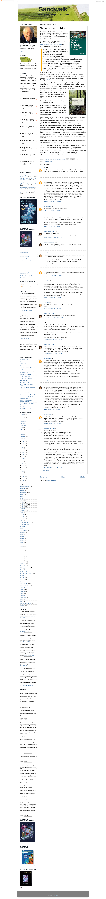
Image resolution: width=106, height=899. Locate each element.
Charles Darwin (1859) (25, 338)
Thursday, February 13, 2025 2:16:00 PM (53, 353)
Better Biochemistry (24, 256)
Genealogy (22, 262)
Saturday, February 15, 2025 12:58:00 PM (53, 423)
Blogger (55, 895)
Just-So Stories (23, 363)
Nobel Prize (23, 564)
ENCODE (22, 518)
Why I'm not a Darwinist (25, 374)
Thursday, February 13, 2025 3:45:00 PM (53, 380)
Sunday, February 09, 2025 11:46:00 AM (53, 275)
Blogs (21, 496)
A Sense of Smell (24, 252)
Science (22, 579)
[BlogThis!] (68, 159)
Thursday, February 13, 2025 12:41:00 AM (53, 317)
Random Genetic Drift (25, 382)
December (23, 419)
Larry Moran (48, 159)
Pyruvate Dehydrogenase (25, 272)
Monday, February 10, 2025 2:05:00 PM (53, 297)
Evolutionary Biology (48, 161)
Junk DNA (22, 552)
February (23, 436)
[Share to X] (70, 159)
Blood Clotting (23, 258)
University (22, 595)
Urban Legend (23, 597)
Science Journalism (24, 585)
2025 (23, 417)
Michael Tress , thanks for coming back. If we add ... (27, 191)
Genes (21, 534)
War (21, 601)
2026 (23, 414)
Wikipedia (22, 605)
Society (22, 589)
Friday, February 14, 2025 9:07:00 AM (52, 409)
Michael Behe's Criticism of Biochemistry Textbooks (26, 401)
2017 (23, 456)
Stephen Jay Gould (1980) (29, 655)
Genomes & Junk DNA (25, 264)
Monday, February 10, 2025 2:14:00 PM (53, 308)
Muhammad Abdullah (49, 231)
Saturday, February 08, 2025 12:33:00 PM (53, 237)
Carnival (22, 502)
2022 (23, 445)
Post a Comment (45, 470)
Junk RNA (22, 554)
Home (63, 477)
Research (22, 577)
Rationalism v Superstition (26, 573)
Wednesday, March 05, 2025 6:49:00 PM (53, 467)
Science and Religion (25, 581)
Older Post (82, 477)
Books (21, 498)
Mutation (22, 266)
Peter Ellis (46, 280)
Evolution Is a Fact (24, 361)
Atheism (22, 490)
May (22, 429)
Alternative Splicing (24, 486)
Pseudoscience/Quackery (25, 571)
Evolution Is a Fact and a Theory (27, 391)
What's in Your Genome (25, 359)
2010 (23, 472)
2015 (23, 461)
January (23, 438)
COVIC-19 (22, 508)
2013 (23, 465)
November (23, 421)
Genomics (22, 540)
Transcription (23, 277)
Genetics (22, 536)
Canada (22, 500)
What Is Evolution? (24, 393)
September (23, 425)
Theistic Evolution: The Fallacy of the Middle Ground (27, 371)
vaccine (22, 599)
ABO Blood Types (24, 254)
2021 (23, 447)
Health (21, 542)
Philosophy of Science (25, 567)
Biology (22, 494)
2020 (23, 450)
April (22, 432)
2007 (23, 478)
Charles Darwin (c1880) (27, 310)
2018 (23, 454)
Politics (22, 569)
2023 (23, 443)
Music (21, 558)
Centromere (22, 506)
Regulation (22, 575)
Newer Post (43, 477)
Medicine (22, 556)
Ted (45, 167)
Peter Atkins (22, 354)
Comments (24, 286)
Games (21, 528)
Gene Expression (24, 530)
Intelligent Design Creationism (27, 548)
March (22, 434)
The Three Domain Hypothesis (27, 275)
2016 (23, 458)
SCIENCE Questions (24, 274)
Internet (22, 550)
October (23, 423)
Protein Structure (24, 270)
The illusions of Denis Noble (54, 80)
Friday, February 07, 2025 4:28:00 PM (52, 201)
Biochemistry (23, 492)
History (22, 544)
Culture (22, 512)
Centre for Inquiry (24, 504)
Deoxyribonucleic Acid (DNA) (27, 260)
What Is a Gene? (23, 365)
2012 (23, 467)
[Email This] (67, 159)
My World (22, 561)
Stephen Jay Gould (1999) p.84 (27, 685)
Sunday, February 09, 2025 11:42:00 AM (53, 265)
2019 (23, 452)
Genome (22, 538)
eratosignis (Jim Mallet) (49, 428)
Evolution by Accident (25, 376)
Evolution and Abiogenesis (26, 378)
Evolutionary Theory (25, 524)
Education (22, 516)
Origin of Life (23, 565)
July (22, 427)
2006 (23, 480)
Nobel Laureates (23, 268)
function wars (23, 526)
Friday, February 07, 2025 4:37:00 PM (52, 210)
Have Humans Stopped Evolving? (27, 394)
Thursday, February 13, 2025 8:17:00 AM (53, 339)
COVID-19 (22, 510)
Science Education (24, 583)
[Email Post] (77, 159)
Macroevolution (23, 380)
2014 (23, 463)
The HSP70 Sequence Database (27, 408)
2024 (23, 441)
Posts (23, 284)
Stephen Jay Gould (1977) (25, 641)
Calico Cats (22, 406)
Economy (22, 514)
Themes (22, 593)
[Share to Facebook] (72, 159)
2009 (23, 474)
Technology (22, 591)
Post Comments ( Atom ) (51, 480)
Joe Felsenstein (47, 180)
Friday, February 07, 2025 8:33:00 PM (52, 226)
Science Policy (23, 587)
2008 (23, 476)
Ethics (21, 520)
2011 (23, 469)
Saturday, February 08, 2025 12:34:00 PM (53, 248)
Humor (21, 546)
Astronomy (22, 488)
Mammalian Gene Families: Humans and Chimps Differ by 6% (28, 397)
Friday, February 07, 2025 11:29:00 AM (52, 175)
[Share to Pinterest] (74, 159)
